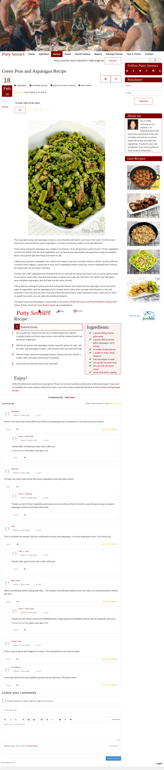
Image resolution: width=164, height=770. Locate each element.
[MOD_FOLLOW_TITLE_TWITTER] (140, 71)
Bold (5, 719)
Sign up (32, 701)
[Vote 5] (54, 109)
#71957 (38, 473)
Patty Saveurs (13, 54)
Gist (70, 719)
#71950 (38, 415)
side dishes (86, 85)
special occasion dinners (64, 85)
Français (113, 61)
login (39, 701)
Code (65, 719)
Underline (15, 719)
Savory (57, 54)
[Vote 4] (47, 109)
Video (34, 719)
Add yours (70, 397)
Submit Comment (113, 758)
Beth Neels (29, 436)
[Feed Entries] (160, 71)
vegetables (21, 85)
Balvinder (28, 494)
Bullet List (41, 719)
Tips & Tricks (134, 54)
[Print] (106, 79)
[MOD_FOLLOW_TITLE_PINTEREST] (127, 71)
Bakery (98, 54)
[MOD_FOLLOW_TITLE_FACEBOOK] (133, 71)
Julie (27, 551)
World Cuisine (82, 54)
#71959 (38, 584)
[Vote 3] (41, 109)
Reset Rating (32, 746)
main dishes (43, 305)
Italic (10, 719)
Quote (60, 719)
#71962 (46, 555)
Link (23, 719)
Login (159, 763)
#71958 (38, 530)
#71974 (38, 671)
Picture (28, 719)
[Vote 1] (28, 109)
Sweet (67, 54)
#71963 (46, 613)
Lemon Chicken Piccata (73, 302)
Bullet (52, 719)
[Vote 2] (34, 109)
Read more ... (147, 150)
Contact (149, 54)
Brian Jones (29, 609)
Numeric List (47, 719)
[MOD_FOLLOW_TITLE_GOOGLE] (147, 71)
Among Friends (114, 54)
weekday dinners (40, 85)
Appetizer (44, 54)
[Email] (116, 79)
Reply (8, 429)
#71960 (46, 440)
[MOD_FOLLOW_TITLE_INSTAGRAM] (153, 71)
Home (31, 54)
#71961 (46, 498)
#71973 (38, 645)
